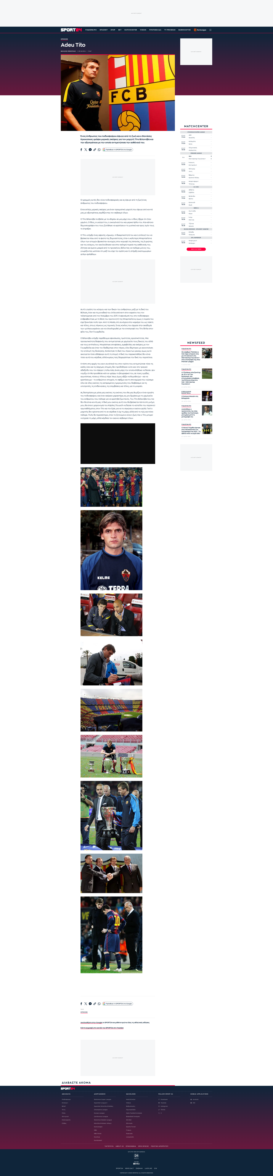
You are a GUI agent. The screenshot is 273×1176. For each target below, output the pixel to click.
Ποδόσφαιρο (91, 30)
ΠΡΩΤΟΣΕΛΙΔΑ (155, 30)
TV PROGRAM (170, 30)
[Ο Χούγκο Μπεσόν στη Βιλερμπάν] (207, 396)
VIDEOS (143, 30)
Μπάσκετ (104, 30)
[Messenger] (90, 149)
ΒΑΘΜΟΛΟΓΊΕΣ (185, 30)
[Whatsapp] (99, 149)
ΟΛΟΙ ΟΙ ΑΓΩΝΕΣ (196, 249)
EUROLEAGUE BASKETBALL (186, 392)
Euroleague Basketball (199, 29)
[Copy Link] (94, 149)
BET (120, 30)
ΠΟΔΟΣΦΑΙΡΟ (186, 348)
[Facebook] (81, 149)
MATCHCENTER (130, 30)
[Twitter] (85, 149)
